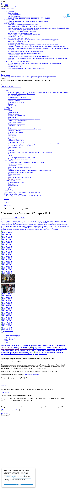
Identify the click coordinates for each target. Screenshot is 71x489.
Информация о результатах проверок (19, 177)
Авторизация (5, 413)
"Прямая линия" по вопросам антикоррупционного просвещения (28, 56)
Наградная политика (14, 179)
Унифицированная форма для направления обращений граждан (28, 21)
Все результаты (5, 75)
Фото (9, 187)
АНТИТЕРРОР (9, 23)
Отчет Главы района (14, 125)
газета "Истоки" (13, 185)
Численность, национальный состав (19, 99)
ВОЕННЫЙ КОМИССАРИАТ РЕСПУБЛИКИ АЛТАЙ (22, 192)
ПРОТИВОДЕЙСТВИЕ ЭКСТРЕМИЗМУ (17, 61)
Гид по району (12, 105)
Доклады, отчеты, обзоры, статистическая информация (25, 51)
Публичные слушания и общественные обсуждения (24, 129)
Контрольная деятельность (16, 124)
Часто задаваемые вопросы (16, 55)
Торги (10, 175)
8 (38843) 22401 (6, 87)
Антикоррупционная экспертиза (18, 41)
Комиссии (11, 150)
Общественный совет (15, 122)
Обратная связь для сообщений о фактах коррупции (24, 53)
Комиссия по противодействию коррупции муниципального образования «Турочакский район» (38, 58)
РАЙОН (7, 90)
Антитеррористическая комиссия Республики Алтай (24, 26)
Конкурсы (11, 149)
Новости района (13, 13)
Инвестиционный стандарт (13, 194)
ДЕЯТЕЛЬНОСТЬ (10, 117)
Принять (18, 484)
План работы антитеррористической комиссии (23, 30)
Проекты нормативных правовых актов (20, 172)
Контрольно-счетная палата (17, 115)
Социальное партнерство (16, 142)
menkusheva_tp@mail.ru (32, 374)
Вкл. (11, 6)
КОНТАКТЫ (8, 190)
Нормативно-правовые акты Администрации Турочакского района (29, 170)
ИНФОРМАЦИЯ (9, 11)
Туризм (10, 104)
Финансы (11, 155)
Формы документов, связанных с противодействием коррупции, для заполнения (33, 45)
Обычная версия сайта (8, 8)
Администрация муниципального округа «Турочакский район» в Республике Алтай (29, 77)
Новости (11, 60)
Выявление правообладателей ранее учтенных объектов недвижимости (30, 152)
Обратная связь (16, 87)
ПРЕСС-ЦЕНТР (9, 180)
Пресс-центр (8, 202)
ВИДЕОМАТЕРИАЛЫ (15, 36)
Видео (10, 189)
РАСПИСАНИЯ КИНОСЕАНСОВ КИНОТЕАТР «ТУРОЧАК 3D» (29, 18)
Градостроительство (14, 130)
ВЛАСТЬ (7, 109)
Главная (6, 199)
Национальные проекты (15, 132)
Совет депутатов (13, 114)
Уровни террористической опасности (20, 33)
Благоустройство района (16, 140)
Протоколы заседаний (15, 66)
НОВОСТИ (8, 107)
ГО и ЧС (11, 137)
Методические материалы (16, 43)
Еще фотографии (8, 331)
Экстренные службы (14, 14)
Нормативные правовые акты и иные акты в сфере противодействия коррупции (33, 40)
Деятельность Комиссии (15, 65)
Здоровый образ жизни (15, 139)
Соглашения (12, 165)
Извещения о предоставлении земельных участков (24, 119)
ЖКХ (10, 127)
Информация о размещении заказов (19, 167)
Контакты (4, 386)
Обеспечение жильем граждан (17, 120)
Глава (10, 110)
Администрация (13, 112)
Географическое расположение (18, 97)
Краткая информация (15, 95)
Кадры (10, 169)
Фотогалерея (8, 205)
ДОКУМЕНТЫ (9, 160)
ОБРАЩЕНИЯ (9, 19)
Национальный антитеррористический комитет (23, 24)
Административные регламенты (18, 164)
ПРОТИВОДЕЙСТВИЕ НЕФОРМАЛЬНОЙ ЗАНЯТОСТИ (23, 195)
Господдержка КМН (14, 147)
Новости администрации (16, 182)
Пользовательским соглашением (22, 478)
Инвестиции (12, 135)
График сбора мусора (14, 16)
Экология (11, 154)
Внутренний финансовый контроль (19, 159)
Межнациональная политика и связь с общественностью (26, 68)
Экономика (11, 134)
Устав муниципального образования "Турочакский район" (26, 162)
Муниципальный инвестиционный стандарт (22, 157)
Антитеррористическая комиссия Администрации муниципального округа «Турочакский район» (39, 28)
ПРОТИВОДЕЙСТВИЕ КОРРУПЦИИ (16, 38)
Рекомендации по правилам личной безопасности (24, 35)
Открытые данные (14, 174)
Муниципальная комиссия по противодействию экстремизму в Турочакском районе (34, 63)
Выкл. (14, 6)
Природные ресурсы (14, 100)
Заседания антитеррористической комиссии (22, 31)
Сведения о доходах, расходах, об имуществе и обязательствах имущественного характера (36, 46)
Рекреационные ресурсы (16, 102)
